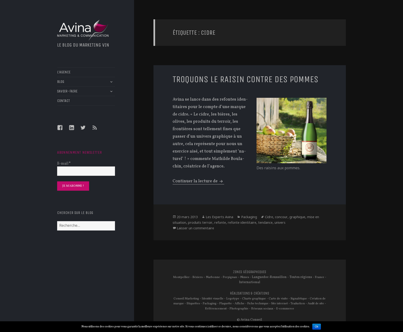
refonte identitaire (242, 222)
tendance (265, 222)
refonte (220, 222)
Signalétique (299, 299)
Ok (316, 326)
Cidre (269, 217)
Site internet (279, 304)
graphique (297, 217)
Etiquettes (193, 304)
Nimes (244, 277)
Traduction (298, 304)
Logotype (232, 299)
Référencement (216, 309)
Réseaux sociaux (262, 309)
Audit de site (316, 304)
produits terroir (200, 222)
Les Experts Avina (219, 217)
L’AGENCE (63, 72)
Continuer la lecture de (198, 181)
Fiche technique (257, 304)
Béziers (197, 277)
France (319, 277)
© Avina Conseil (249, 319)
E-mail (64, 163)
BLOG (60, 81)
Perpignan (230, 277)
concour (281, 217)
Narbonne (213, 277)
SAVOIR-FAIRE (67, 91)
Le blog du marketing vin (83, 45)
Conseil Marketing (186, 299)
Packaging (249, 217)
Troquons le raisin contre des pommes (245, 79)
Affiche (239, 304)
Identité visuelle (212, 299)
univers (279, 222)
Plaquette (225, 304)
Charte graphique (254, 299)
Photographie (238, 309)
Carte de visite (278, 299)
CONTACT (63, 100)
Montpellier (181, 277)
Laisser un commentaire (195, 228)
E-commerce (285, 309)
